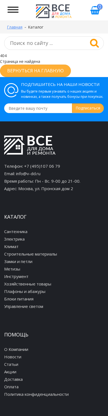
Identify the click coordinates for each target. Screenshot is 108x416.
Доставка (13, 379)
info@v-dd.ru (28, 173)
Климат (11, 246)
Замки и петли (18, 261)
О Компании (16, 349)
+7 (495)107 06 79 (42, 166)
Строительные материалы (30, 254)
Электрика (14, 239)
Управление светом (23, 306)
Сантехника (15, 231)
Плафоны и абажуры (24, 291)
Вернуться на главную (35, 71)
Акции (10, 371)
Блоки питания (19, 299)
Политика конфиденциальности (36, 394)
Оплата (11, 386)
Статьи (11, 364)
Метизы (12, 269)
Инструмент (16, 276)
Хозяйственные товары (27, 284)
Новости (12, 356)
